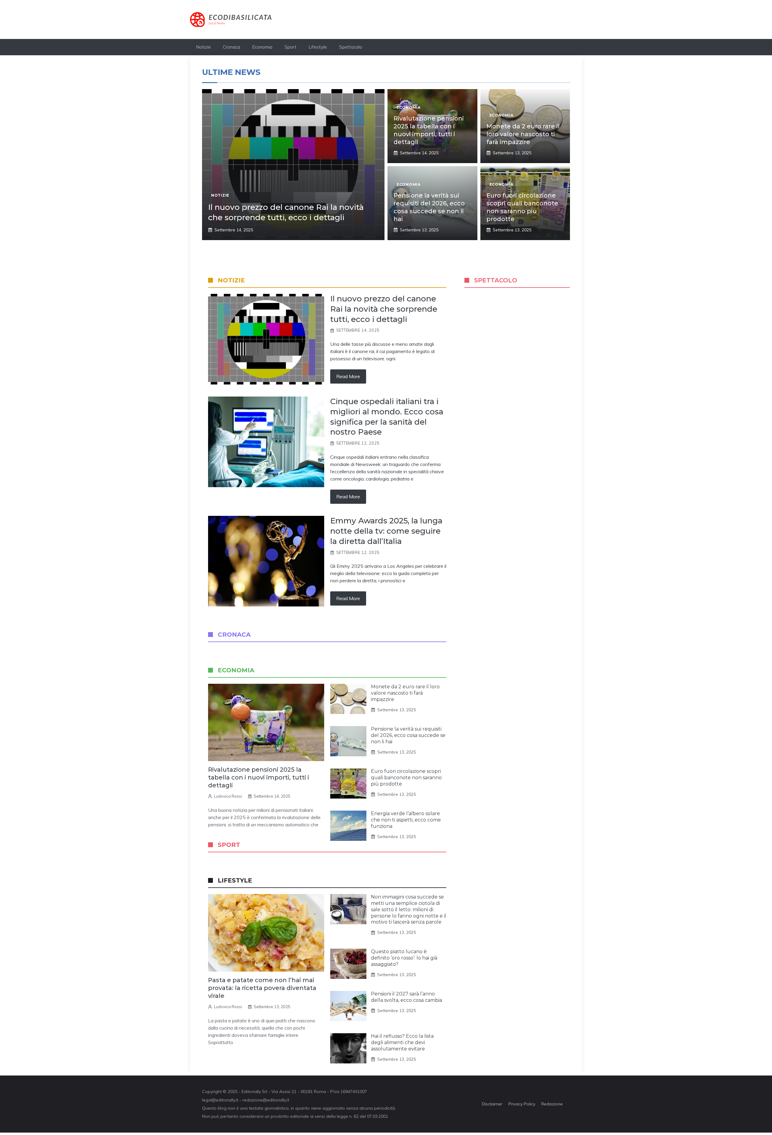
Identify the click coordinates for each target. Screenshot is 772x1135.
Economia (262, 47)
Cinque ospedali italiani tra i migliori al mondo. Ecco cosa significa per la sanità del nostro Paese (386, 417)
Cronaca (231, 47)
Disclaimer (492, 1104)
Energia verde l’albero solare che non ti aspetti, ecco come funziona (406, 820)
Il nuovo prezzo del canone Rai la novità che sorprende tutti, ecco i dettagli (286, 212)
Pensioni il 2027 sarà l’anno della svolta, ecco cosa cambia (406, 997)
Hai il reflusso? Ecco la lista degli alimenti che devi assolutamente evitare (402, 1042)
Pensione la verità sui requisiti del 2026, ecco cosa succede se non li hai (408, 735)
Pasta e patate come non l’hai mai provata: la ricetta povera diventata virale (262, 987)
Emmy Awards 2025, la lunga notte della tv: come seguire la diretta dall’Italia (386, 531)
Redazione (552, 1104)
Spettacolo (350, 47)
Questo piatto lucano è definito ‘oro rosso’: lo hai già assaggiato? (404, 958)
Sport (290, 47)
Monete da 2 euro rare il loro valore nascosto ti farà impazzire (523, 134)
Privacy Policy (521, 1104)
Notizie (203, 47)
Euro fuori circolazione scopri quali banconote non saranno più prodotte (406, 777)
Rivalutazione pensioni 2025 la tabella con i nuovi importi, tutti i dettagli (258, 777)
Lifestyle (317, 47)
